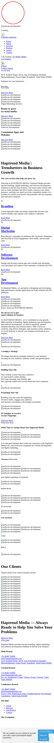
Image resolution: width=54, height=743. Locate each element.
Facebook (5, 157)
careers (9, 50)
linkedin (18, 157)
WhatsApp (26, 157)
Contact (9, 53)
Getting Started (7, 68)
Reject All (43, 735)
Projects (9, 48)
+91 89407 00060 (19, 57)
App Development (9, 281)
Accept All (43, 739)
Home (8, 41)
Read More (5, 218)
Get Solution (6, 59)
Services (9, 46)
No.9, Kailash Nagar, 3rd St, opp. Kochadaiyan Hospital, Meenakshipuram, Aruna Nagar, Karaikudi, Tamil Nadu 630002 (26, 662)
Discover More (7, 93)
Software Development (9, 256)
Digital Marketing (8, 229)
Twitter (12, 157)
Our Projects (11, 710)
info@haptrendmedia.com (11, 658)
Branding (7, 206)
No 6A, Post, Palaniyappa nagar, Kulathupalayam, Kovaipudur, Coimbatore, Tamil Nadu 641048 (26, 695)
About (8, 44)
